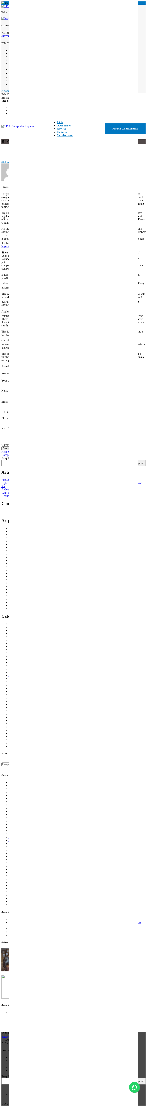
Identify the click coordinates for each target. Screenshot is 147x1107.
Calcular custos (65, 135)
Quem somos (64, 125)
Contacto (62, 132)
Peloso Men (8, 479)
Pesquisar (6, 458)
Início (60, 122)
